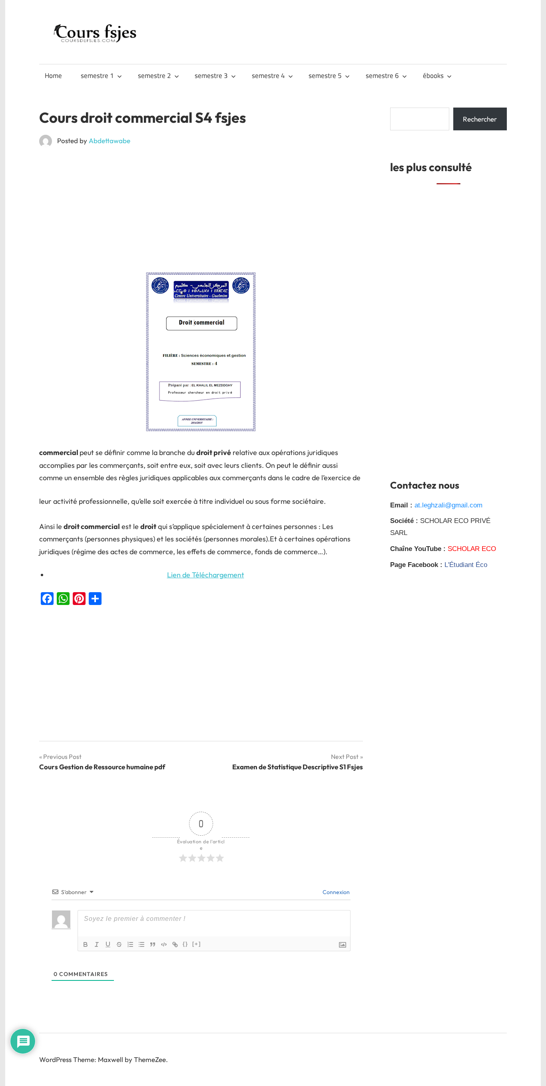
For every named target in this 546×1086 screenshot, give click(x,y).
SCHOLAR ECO (472, 549)
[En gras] (85, 944)
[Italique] (96, 944)
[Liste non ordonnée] (141, 944)
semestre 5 (325, 75)
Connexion (335, 892)
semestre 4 (268, 75)
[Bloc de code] (163, 944)
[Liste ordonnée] (130, 944)
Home (53, 75)
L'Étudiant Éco (465, 565)
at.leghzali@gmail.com (448, 505)
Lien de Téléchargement (205, 574)
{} (185, 944)
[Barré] (119, 944)
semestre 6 (382, 75)
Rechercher (480, 119)
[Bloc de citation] (152, 944)
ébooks (433, 75)
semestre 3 (211, 75)
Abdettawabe (109, 140)
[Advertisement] (201, 213)
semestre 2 (154, 75)
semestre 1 (97, 75)
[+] (196, 944)
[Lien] (175, 944)
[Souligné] (108, 944)
